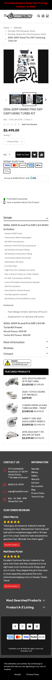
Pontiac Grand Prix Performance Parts (27, 34)
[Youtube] (29, 626)
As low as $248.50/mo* (14, 178)
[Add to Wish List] (34, 155)
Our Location (37, 486)
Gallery (34, 476)
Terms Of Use (37, 497)
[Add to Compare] (41, 155)
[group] (12, 124)
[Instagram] (37, 626)
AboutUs (35, 479)
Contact (35, 483)
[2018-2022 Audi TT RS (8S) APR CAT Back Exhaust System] (12, 435)
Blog (33, 490)
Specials (35, 469)
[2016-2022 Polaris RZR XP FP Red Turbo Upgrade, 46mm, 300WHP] (12, 381)
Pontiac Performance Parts (21, 31)
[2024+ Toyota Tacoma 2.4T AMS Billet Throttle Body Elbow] (12, 395)
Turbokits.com (26, 651)
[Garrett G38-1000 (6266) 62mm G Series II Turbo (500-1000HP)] (12, 421)
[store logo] (19, 16)
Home (6, 27)
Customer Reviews (16, 510)
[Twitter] (22, 626)
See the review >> (12, 545)
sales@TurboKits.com (18, 491)
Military (34, 472)
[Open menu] (5, 15)
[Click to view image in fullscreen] (26, 66)
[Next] (46, 100)
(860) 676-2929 (16, 484)
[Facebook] (15, 626)
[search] (38, 16)
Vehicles (18, 27)
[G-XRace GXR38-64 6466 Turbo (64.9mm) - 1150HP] (12, 408)
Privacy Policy (37, 493)
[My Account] (43, 16)
